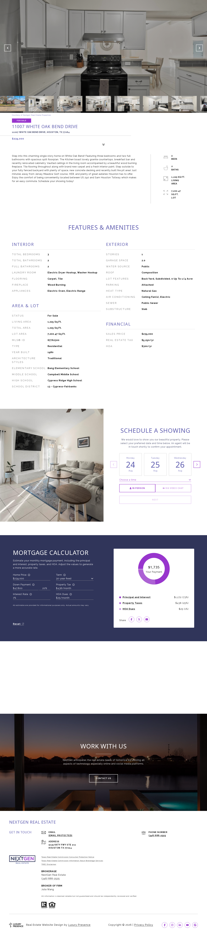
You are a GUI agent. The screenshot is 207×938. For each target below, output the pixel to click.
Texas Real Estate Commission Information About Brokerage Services (72, 861)
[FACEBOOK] (164, 925)
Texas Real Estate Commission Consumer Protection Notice (67, 857)
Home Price (19, 575)
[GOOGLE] (195, 925)
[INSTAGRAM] (172, 925)
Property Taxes (132, 603)
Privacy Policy (143, 924)
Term (59, 575)
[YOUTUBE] (187, 925)
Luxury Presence (79, 924)
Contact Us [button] (103, 778)
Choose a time (127, 479)
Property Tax (63, 584)
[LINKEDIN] (180, 925)
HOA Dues (62, 594)
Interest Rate (20, 594)
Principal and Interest (137, 597)
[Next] (196, 464)
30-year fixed (63, 578)
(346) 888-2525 (157, 835)
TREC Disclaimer (48, 864)
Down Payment (22, 584)
